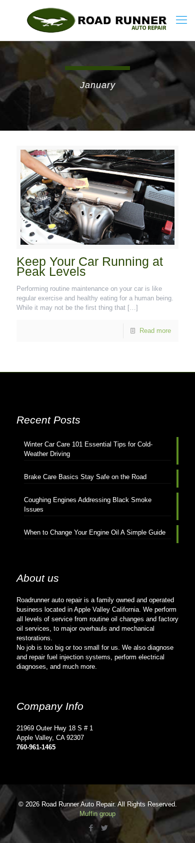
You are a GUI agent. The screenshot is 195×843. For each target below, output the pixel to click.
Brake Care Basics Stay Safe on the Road (85, 477)
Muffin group (98, 813)
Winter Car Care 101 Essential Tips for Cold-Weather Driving (88, 449)
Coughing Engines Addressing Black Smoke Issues (88, 504)
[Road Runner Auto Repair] (97, 20)
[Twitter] (104, 827)
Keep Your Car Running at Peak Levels (89, 266)
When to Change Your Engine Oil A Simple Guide (95, 532)
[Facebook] (91, 827)
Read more (155, 330)
